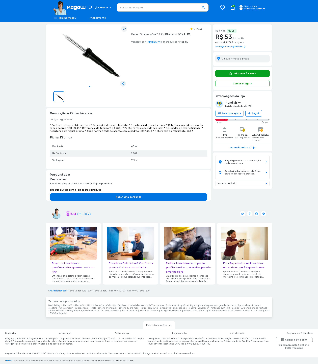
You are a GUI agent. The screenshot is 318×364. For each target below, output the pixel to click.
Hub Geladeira (137, 305)
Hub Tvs (151, 305)
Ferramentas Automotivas (45, 361)
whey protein (66, 308)
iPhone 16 (79, 305)
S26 (88, 305)
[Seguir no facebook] (249, 213)
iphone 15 (162, 305)
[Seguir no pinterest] (263, 213)
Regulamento (179, 333)
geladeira (224, 305)
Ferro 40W (131, 291)
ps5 (183, 305)
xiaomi (192, 308)
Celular (235, 308)
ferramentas (21, 361)
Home (8, 361)
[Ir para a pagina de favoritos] (222, 7)
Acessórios (67, 361)
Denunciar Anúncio (226, 183)
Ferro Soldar (100, 291)
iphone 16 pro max (207, 305)
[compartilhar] (123, 84)
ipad (161, 310)
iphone (255, 305)
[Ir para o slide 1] (89, 86)
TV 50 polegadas (261, 310)
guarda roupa (172, 310)
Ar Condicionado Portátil (254, 308)
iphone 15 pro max (128, 308)
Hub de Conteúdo (102, 305)
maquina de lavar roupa (128, 310)
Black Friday (54, 305)
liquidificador (150, 310)
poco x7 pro (237, 305)
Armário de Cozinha (232, 310)
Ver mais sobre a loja (242, 147)
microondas (81, 308)
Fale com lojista (231, 113)
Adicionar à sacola (245, 73)
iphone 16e (165, 308)
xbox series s (180, 308)
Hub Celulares (120, 305)
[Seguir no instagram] (256, 213)
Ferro (86, 361)
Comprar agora (242, 83)
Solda (78, 361)
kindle (93, 308)
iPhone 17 (67, 305)
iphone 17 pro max (107, 308)
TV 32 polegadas (58, 313)
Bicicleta (61, 310)
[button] (203, 8)
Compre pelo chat (296, 339)
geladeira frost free (192, 310)
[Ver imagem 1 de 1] (90, 55)
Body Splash (74, 310)
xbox (247, 305)
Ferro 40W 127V (116, 291)
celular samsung (149, 308)
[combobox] (163, 7)
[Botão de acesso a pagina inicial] (69, 7)
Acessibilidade (237, 333)
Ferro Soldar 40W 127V (80, 291)
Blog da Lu (10, 333)
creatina (52, 308)
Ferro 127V (144, 291)
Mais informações (156, 325)
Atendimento (98, 18)
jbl (84, 310)
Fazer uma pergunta (128, 197)
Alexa (247, 310)
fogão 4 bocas (212, 310)
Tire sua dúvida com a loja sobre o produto (75, 190)
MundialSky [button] (153, 41)
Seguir (256, 113)
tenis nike (109, 310)
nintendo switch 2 (220, 308)
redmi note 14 (94, 310)
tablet (51, 310)
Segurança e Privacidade (300, 333)
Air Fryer (191, 305)
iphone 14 (174, 305)
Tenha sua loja (122, 333)
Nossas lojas (65, 333)
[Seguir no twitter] (242, 213)
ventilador (203, 308)
